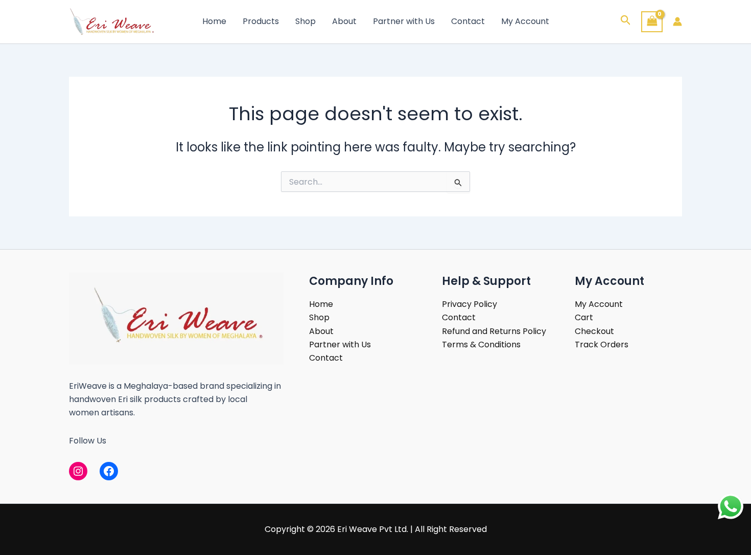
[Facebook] (109, 471)
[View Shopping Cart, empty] (652, 21)
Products (261, 21)
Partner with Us (404, 21)
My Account (525, 21)
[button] (625, 21)
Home (214, 21)
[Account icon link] (677, 21)
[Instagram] (78, 471)
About (344, 21)
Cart (584, 317)
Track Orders (601, 344)
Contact (468, 21)
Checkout (594, 331)
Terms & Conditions (481, 344)
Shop (305, 21)
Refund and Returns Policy (494, 331)
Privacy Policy (469, 304)
